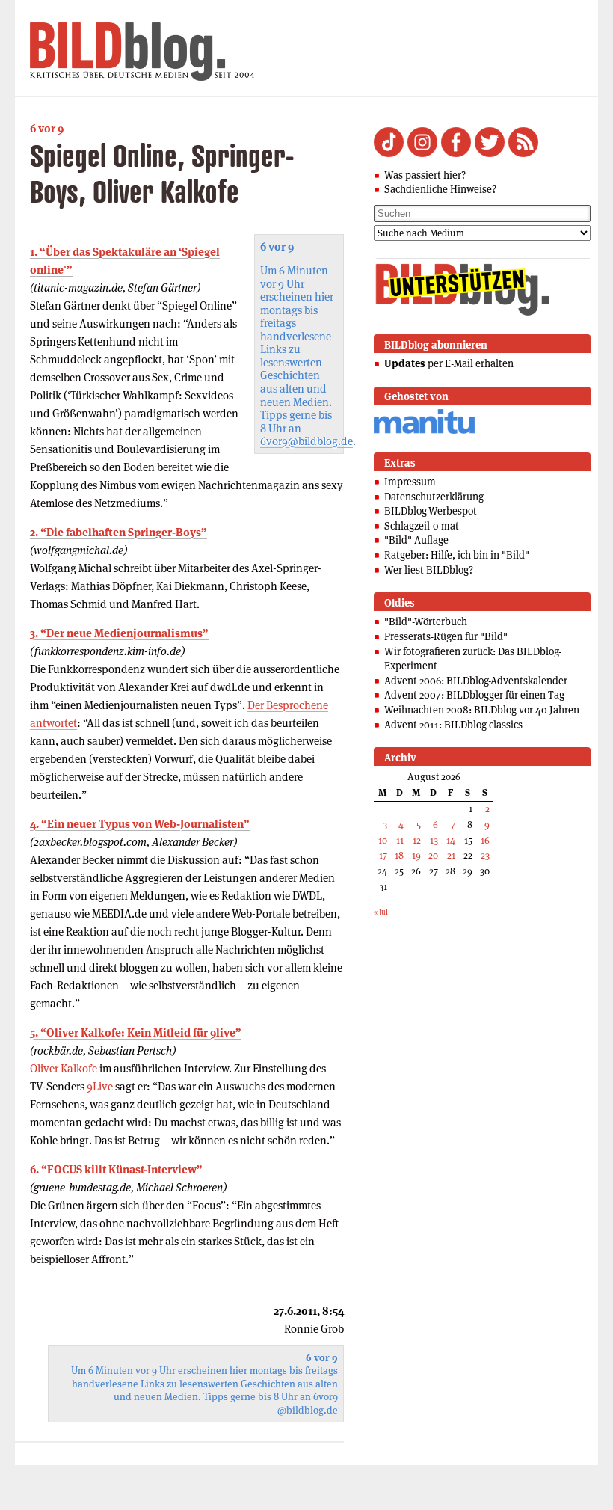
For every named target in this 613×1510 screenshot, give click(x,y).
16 (485, 840)
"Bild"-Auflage (416, 540)
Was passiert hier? (425, 175)
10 (382, 840)
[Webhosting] (424, 431)
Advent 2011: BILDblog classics (453, 724)
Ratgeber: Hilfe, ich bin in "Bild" (456, 555)
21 (451, 855)
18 (399, 855)
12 (417, 840)
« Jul (381, 912)
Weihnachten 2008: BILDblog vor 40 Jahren (481, 709)
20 (433, 855)
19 (416, 855)
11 (400, 840)
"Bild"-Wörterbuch (425, 621)
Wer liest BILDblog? (428, 570)
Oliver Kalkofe (63, 1068)
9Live (100, 1086)
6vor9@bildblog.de (306, 441)
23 (485, 855)
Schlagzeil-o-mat (421, 526)
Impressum (410, 481)
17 (383, 855)
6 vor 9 (47, 128)
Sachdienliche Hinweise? (440, 189)
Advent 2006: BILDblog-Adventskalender (475, 680)
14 (450, 840)
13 (434, 840)
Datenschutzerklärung (434, 496)
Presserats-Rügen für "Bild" (446, 636)
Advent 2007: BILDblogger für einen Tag (474, 695)
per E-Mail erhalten (449, 363)
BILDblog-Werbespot (430, 511)
